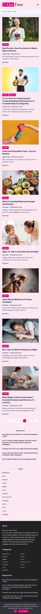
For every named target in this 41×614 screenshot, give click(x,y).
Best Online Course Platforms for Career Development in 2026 (20, 435)
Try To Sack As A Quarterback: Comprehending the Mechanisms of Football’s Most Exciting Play (18, 101)
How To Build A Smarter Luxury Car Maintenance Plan (19, 459)
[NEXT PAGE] (22, 424)
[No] (39, 608)
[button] (5, 420)
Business (5, 480)
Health (5, 44)
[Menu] (38, 4)
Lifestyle (5, 494)
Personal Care (6, 497)
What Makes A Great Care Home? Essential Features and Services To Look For (18, 400)
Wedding (5, 514)
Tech (3, 507)
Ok (15, 611)
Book (3, 476)
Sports (12, 95)
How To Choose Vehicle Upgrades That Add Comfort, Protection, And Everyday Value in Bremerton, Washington (19, 442)
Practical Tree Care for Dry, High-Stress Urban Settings (20, 449)
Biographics (6, 473)
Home (4, 490)
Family (4, 483)
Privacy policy (23, 611)
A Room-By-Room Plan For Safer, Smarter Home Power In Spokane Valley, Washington (20, 454)
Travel (4, 511)
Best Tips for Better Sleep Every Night (19, 349)
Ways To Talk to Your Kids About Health (20, 252)
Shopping (5, 501)
